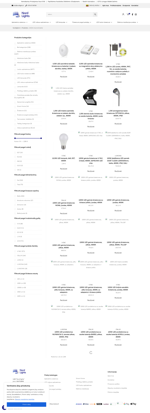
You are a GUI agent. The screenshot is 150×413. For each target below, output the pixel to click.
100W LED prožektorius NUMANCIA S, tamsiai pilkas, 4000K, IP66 (63, 334)
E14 (18, 157)
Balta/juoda (21, 213)
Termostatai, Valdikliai (24, 119)
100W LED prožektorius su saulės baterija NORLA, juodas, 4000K (118, 334)
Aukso (19, 209)
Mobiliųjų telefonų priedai (25, 91)
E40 (18, 161)
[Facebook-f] (133, 14)
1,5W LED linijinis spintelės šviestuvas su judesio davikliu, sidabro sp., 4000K (63, 113)
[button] (20, 22)
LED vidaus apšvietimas (25, 82)
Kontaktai (134, 5)
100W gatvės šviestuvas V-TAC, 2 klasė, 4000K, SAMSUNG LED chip (91, 161)
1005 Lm (20, 296)
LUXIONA (118, 156)
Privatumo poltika (113, 384)
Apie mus (105, 5)
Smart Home (21, 106)
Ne (18, 180)
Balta (19, 196)
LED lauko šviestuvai (24, 73)
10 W (19, 241)
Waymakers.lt (54, 404)
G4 (18, 170)
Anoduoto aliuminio (23, 200)
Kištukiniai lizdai (22, 58)
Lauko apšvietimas (23, 69)
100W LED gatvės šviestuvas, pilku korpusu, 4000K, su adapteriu (63, 290)
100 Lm (19, 279)
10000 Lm (20, 287)
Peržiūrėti (63, 77)
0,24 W (19, 228)
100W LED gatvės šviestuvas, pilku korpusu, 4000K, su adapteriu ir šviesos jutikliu (91, 290)
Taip (18, 184)
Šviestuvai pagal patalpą (25, 115)
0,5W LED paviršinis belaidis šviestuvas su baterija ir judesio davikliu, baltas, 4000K (64, 66)
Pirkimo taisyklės (113, 392)
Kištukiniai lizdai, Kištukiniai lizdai (28, 62)
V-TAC (118, 64)
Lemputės (20, 86)
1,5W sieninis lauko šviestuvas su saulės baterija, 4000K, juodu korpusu (91, 116)
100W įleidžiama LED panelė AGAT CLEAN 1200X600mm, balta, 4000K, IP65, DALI (118, 161)
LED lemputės (22, 78)
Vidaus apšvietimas (23, 128)
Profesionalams (115, 5)
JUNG (19, 260)
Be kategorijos (22, 47)
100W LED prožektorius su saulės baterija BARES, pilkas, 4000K (90, 334)
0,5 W (19, 232)
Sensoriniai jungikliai (24, 102)
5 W (18, 224)
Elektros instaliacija (82, 389)
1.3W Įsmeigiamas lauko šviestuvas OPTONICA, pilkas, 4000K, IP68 (118, 113)
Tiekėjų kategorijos (23, 123)
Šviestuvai (20, 110)
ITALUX (63, 200)
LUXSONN (20, 268)
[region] (26, 396)
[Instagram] (136, 14)
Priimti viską (27, 404)
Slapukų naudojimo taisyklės (24, 399)
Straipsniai (126, 5)
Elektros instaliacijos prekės (26, 51)
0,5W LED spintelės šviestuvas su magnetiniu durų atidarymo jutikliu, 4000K (90, 66)
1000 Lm (20, 283)
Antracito (20, 205)
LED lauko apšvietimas (84, 385)
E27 (18, 152)
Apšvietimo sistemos (24, 43)
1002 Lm (20, 292)
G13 (18, 165)
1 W (18, 236)
